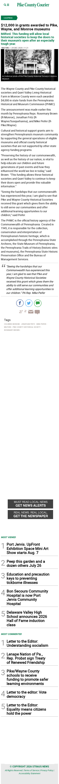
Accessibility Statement (29, 773)
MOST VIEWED (8, 537)
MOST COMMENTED (11, 634)
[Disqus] (29, 373)
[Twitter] (29, 303)
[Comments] (37, 303)
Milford (5, 48)
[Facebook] (20, 303)
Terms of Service (31, 770)
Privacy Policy (46, 770)
